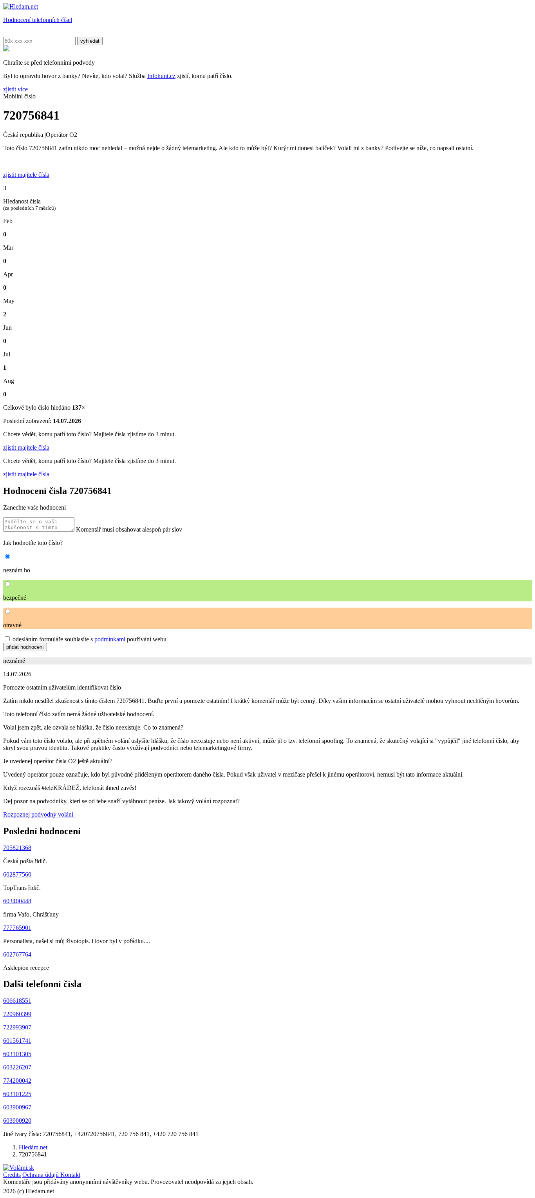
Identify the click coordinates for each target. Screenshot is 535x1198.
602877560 (17, 874)
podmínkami (109, 639)
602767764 (17, 954)
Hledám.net (33, 1147)
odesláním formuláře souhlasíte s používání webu (89, 639)
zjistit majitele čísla (26, 447)
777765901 (17, 927)
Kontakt (70, 1174)
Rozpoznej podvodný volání (39, 814)
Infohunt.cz (161, 76)
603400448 (17, 901)
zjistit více (16, 89)
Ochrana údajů (41, 1174)
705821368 (17, 847)
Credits (12, 1174)
